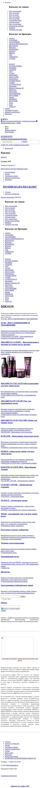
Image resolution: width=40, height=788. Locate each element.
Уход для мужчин (15, 24)
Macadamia (13, 86)
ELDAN (12, 64)
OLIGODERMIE (15, 94)
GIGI (11, 71)
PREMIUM (13, 99)
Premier (11, 97)
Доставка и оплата (11, 110)
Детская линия (14, 22)
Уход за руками (14, 17)
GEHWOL (12, 70)
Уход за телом (14, 15)
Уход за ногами (14, 18)
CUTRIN (12, 59)
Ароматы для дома (15, 30)
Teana (11, 103)
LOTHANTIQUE (15, 84)
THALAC (12, 106)
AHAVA (12, 38)
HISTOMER (13, 75)
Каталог (8, 172)
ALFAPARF (13, 40)
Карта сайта (9, 753)
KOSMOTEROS (14, 81)
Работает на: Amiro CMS (20, 786)
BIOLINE (12, 47)
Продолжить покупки (8, 169)
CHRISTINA (13, 57)
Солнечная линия (15, 20)
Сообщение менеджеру (21, 145)
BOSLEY (12, 51)
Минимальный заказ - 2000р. (11, 123)
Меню (13, 172)
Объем (4, 602)
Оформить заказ (22, 169)
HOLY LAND (14, 77)
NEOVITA (12, 90)
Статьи (7, 751)
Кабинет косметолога (12, 112)
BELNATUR (13, 46)
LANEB (12, 82)
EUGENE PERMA (15, 66)
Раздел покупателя (11, 756)
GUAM (11, 73)
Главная (7, 192)
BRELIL (12, 53)
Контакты (8, 114)
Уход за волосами (15, 11)
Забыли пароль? (10, 130)
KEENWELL (13, 79)
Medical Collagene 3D (16, 88)
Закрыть (4, 157)
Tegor (11, 105)
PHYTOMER (13, 95)
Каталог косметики (7, 197)
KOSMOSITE (14, 137)
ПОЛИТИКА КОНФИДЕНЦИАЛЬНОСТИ (20, 758)
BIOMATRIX (13, 49)
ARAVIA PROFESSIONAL (18, 44)
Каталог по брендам (12, 194)
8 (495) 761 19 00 (7, 145)
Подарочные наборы (16, 26)
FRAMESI (12, 68)
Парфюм (12, 28)
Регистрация (9, 132)
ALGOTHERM (14, 42)
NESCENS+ (13, 92)
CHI (10, 55)
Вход (6, 126)
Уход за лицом (14, 13)
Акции (7, 108)
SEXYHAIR (13, 101)
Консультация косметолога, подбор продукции (18, 121)
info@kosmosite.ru (12, 765)
